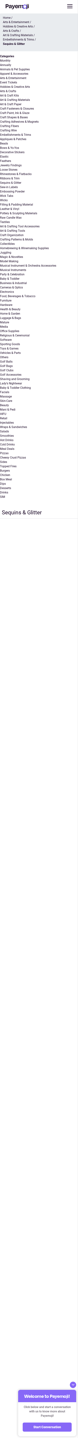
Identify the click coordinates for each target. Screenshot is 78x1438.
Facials (4, 392)
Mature (4, 322)
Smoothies (7, 435)
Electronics (7, 292)
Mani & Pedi (7, 409)
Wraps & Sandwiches (13, 427)
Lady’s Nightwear (11, 383)
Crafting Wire (8, 130)
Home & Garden (10, 313)
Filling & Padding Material (16, 204)
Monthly (5, 60)
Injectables (7, 422)
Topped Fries (8, 466)
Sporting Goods (10, 344)
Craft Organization (12, 235)
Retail (3, 418)
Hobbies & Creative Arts (15, 87)
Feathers (5, 161)
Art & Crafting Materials (15, 100)
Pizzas (4, 453)
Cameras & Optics (11, 287)
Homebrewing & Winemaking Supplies (24, 248)
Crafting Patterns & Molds (16, 239)
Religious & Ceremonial (15, 335)
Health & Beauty (10, 309)
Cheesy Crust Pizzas (13, 457)
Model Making (9, 261)
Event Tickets (8, 82)
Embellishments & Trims (15, 134)
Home (7, 17)
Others (4, 357)
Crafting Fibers (9, 126)
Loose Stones (8, 169)
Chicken (5, 475)
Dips (3, 483)
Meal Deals (7, 449)
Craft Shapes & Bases (14, 117)
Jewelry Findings (11, 165)
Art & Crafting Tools (12, 230)
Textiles (5, 222)
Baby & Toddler (9, 278)
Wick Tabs (6, 196)
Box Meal (6, 479)
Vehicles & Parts (10, 353)
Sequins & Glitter (10, 182)
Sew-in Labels (9, 187)
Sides (3, 462)
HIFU (3, 414)
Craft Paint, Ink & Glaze (14, 113)
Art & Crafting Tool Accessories (20, 226)
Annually (5, 65)
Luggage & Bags (10, 318)
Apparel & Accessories (14, 73)
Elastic (4, 156)
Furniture (5, 300)
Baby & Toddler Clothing (15, 387)
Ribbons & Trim (10, 178)
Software (6, 340)
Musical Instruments (13, 270)
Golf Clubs (6, 370)
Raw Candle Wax (11, 217)
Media (4, 326)
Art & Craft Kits (9, 95)
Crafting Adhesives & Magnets (19, 121)
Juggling (5, 252)
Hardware (6, 305)
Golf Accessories (10, 374)
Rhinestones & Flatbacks (16, 174)
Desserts (5, 488)
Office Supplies (9, 331)
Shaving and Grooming (15, 379)
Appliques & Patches (13, 139)
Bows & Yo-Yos (9, 148)
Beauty (4, 405)
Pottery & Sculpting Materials (18, 213)
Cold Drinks (7, 444)
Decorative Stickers (12, 152)
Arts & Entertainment (13, 78)
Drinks (4, 492)
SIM (2, 497)
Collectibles (7, 244)
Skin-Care (6, 401)
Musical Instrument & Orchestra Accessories (28, 265)
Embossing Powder (12, 191)
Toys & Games (9, 348)
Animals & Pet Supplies (15, 69)
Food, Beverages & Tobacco (17, 296)
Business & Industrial (13, 283)
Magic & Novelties (11, 257)
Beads (4, 143)
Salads (4, 431)
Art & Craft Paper (10, 104)
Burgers (5, 470)
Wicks (4, 200)
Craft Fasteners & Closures (17, 108)
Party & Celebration (12, 274)
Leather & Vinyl (9, 209)
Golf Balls (6, 361)
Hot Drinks (6, 440)
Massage (6, 396)
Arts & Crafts (8, 91)
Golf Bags (6, 366)
